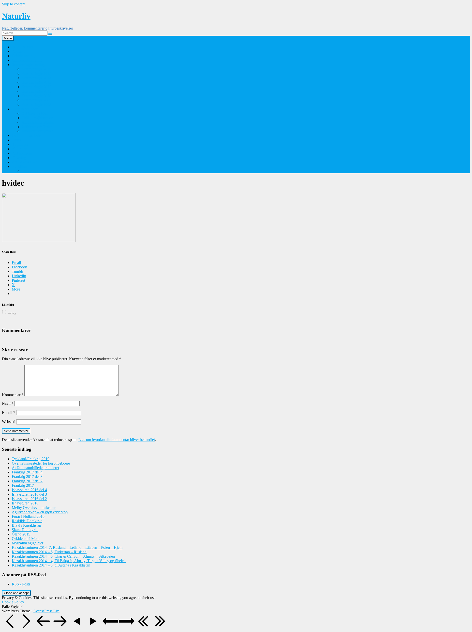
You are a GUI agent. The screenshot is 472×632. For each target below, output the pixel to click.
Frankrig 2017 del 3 (27, 476)
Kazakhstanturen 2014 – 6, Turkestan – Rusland (49, 552)
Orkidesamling (23, 56)
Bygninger (20, 144)
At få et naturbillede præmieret (35, 468)
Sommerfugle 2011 (36, 91)
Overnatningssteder (27, 135)
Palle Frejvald (22, 47)
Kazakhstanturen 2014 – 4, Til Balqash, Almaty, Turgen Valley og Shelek (69, 561)
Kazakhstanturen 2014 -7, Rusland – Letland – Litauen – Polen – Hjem (67, 547)
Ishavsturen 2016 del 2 (29, 499)
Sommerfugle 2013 (36, 82)
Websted (8, 422)
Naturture (19, 149)
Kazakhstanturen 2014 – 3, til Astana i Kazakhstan (51, 565)
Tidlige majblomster (37, 118)
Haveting (19, 158)
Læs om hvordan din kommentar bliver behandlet (116, 440)
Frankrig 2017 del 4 (27, 472)
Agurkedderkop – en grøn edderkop (40, 512)
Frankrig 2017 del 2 (27, 481)
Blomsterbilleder (24, 109)
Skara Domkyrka (25, 530)
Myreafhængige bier (27, 543)
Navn (8, 403)
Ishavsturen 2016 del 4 (29, 490)
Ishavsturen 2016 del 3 (29, 494)
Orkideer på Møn (35, 113)
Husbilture (20, 166)
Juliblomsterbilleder (37, 127)
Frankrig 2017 (23, 485)
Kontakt (18, 51)
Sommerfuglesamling (28, 65)
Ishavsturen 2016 (25, 503)
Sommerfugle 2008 (36, 104)
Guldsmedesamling (27, 60)
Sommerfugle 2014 (36, 78)
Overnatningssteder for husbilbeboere (41, 463)
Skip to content (13, 4)
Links (16, 140)
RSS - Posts (21, 584)
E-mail (8, 412)
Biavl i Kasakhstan (26, 525)
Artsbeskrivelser (24, 162)
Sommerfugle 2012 (36, 87)
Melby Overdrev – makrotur (34, 507)
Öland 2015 (21, 534)
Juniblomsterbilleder (37, 131)
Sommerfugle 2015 (36, 73)
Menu (8, 38)
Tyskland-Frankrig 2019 (40, 171)
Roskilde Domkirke (27, 521)
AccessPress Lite (46, 611)
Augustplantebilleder (38, 122)
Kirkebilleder (22, 153)
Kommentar (12, 395)
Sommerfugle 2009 (36, 100)
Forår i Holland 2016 (28, 516)
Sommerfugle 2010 (36, 96)
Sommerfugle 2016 (36, 69)
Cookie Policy (13, 602)
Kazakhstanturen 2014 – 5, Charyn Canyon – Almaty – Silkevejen (63, 556)
